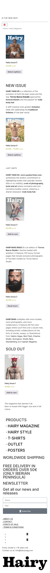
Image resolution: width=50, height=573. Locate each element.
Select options (14, 72)
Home (5, 28)
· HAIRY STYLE (19, 432)
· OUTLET (14, 444)
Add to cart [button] (13, 234)
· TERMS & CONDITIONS (13, 527)
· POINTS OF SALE (10, 524)
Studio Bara (28, 339)
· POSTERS (15, 450)
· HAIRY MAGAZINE (22, 426)
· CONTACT (7, 521)
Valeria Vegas (16, 336)
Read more (13, 306)
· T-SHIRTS (15, 438)
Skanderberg (11, 342)
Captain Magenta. (29, 342)
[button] (25, 21)
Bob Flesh (27, 336)
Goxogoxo (17, 339)
